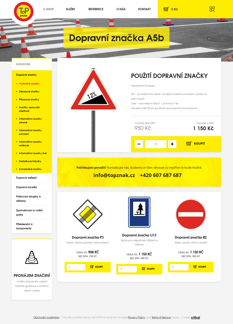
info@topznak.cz (114, 175)
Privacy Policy (136, 317)
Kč (174, 9)
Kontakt (144, 9)
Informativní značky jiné (33, 153)
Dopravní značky (26, 75)
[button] (172, 144)
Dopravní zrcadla (26, 187)
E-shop (49, 9)
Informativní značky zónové (30, 120)
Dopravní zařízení (26, 178)
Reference (95, 9)
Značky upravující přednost (29, 109)
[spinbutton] (156, 144)
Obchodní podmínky (46, 317)
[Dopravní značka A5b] (93, 105)
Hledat (212, 9)
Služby (70, 9)
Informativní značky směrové (30, 143)
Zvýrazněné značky (30, 169)
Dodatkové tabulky (30, 161)
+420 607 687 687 (161, 175)
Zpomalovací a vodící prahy (29, 212)
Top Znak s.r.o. (24, 12)
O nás (120, 9)
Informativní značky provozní (30, 132)
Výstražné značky (29, 83)
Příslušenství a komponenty (24, 226)
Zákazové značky (29, 91)
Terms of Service (161, 317)
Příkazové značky (29, 99)
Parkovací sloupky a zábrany (28, 198)
